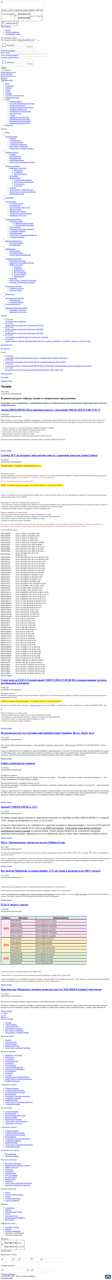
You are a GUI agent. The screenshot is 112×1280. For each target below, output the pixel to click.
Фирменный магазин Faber (20, 123)
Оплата (8, 92)
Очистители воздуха (13, 304)
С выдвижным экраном (23, 180)
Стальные (17, 267)
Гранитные (18, 269)
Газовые (13, 138)
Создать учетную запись (10, 57)
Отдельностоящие (16, 204)
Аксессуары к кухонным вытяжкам (23, 192)
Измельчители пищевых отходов (22, 263)
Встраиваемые (15, 178)
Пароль (3, 55)
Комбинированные (17, 160)
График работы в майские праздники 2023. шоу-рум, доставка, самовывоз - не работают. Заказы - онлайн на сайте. (48, 341)
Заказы (7, 30)
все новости (5, 348)
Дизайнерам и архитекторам (20, 111)
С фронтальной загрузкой (23, 223)
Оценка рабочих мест (18, 105)
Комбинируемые (16, 233)
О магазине (9, 86)
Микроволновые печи (13, 241)
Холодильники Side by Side (20, 207)
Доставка (8, 94)
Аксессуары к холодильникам (21, 213)
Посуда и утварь (16, 290)
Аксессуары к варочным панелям (22, 162)
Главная (4, 381)
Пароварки (9, 198)
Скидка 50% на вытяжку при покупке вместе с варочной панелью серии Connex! (35, 362)
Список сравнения (12, 32)
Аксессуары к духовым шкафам (21, 148)
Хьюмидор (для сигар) (18, 215)
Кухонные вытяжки (12, 166)
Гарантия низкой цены (18, 109)
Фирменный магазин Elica (19, 117)
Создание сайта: (7, 1278)
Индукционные (15, 158)
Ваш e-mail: (5, 53)
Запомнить (7, 70)
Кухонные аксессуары (13, 286)
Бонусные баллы (11, 1216)
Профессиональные (17, 194)
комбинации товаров (8, 405)
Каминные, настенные (18, 168)
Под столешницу (20, 272)
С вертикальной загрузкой (24, 225)
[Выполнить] (39, 40)
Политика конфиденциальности (22, 107)
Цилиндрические (20, 174)
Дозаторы (13, 278)
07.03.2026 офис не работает (15, 321)
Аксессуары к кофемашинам (20, 255)
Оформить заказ (7, 80)
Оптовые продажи (12, 98)
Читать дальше (6, 451)
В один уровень (20, 274)
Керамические (19, 271)
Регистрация (10, 51)
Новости (8, 88)
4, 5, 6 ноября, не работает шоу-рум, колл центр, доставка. (26, 337)
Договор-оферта (16, 101)
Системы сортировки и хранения (22, 282)
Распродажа (9, 294)
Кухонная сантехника (13, 259)
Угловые (13, 188)
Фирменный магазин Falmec (20, 121)
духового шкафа (35, 705)
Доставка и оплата (12, 1227)
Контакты (9, 125)
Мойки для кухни (16, 265)
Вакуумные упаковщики (19, 146)
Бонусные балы (15, 113)
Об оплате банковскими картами (22, 103)
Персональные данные (13, 1212)
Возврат (8, 1229)
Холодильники (10, 202)
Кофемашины (10, 249)
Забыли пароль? (12, 55)
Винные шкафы (15, 209)
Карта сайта (9, 1220)
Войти (3, 51)
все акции (4, 377)
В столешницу (19, 184)
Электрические (15, 140)
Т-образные (18, 172)
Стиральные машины (13, 219)
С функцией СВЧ (16, 142)
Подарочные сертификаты (15, 1218)
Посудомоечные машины (14, 298)
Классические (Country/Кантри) (21, 190)
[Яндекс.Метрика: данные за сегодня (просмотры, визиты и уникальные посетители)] (8, 1274)
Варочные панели (12, 152)
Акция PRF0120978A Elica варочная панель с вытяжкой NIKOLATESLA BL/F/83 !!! (36, 358)
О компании (9, 1208)
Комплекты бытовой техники (16, 308)
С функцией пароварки (18, 144)
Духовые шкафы (11, 137)
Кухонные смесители (17, 261)
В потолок (18, 186)
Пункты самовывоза (12, 1231)
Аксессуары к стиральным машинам (23, 235)
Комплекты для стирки (18, 312)
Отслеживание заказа (9, 40)
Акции (7, 90)
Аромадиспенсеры (17, 288)
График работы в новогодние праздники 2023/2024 (24, 333)
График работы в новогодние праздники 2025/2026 (24, 325)
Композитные (19, 276)
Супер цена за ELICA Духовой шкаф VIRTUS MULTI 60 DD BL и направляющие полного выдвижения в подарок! (48, 366)
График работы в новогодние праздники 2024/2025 (24, 329)
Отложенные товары (13, 34)
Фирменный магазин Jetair (19, 119)
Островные (14, 176)
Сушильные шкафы (17, 237)
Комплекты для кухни (18, 310)
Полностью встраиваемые (23, 182)
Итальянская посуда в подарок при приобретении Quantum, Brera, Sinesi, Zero (34, 370)
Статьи (12, 115)
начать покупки (7, 74)
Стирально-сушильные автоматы (22, 229)
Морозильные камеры (18, 211)
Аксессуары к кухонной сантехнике (23, 280)
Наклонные (18, 170)
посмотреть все (6, 345)
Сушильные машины (17, 231)
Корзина (4, 78)
